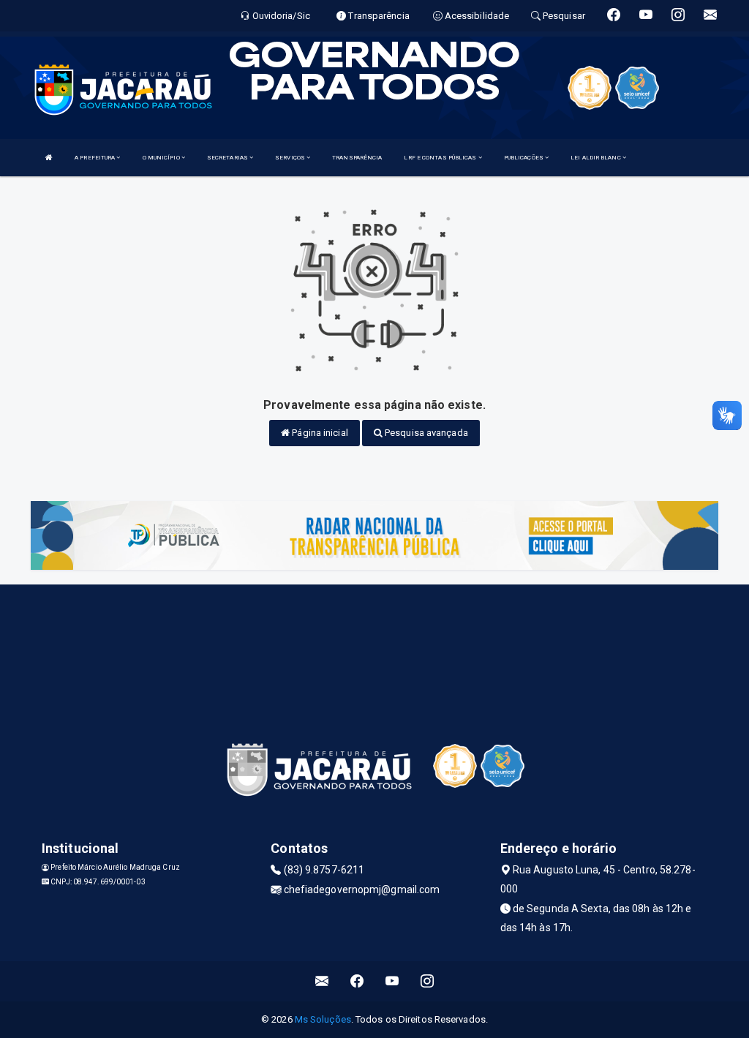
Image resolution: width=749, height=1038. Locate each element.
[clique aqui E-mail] (322, 981)
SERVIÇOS (290, 157)
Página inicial (319, 432)
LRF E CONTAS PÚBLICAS (441, 157)
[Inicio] (49, 157)
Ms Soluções (323, 1019)
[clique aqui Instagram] (427, 981)
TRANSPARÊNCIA (357, 157)
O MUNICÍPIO (162, 157)
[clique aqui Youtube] (392, 981)
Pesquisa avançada (425, 432)
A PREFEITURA (95, 157)
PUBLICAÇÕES (524, 157)
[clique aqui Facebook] (357, 981)
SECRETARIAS (228, 157)
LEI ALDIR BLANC (596, 157)
